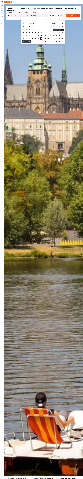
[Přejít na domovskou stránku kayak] (8, 2)
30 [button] (29, 41)
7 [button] (23, 32)
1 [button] (26, 29)
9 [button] (29, 32)
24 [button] (32, 38)
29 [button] (26, 41)
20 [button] (41, 35)
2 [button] (29, 29)
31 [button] (59, 41)
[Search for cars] (2, 10)
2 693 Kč (31, 8)
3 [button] (32, 29)
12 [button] (38, 32)
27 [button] (41, 38)
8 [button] (26, 32)
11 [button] (35, 32)
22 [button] (26, 38)
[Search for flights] (2, 5)
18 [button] (35, 35)
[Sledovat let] (2, 16)
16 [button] (29, 35)
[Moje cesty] (2, 20)
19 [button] (38, 35)
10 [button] (32, 32)
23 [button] (29, 38)
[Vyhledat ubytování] (2, 8)
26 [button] (38, 38)
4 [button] (35, 29)
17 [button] (32, 35)
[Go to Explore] (2, 14)
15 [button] (26, 35)
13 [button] (41, 32)
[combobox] (11, 12)
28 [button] (23, 41)
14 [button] (23, 35)
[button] (2, 2)
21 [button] (23, 38)
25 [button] (35, 38)
